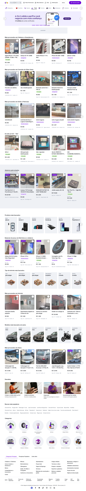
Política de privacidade (28, 480)
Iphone (14, 410)
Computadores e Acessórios (9, 471)
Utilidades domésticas (72, 465)
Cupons (28, 8)
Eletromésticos (24, 464)
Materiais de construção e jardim (42, 472)
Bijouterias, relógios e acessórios (72, 462)
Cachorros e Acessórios (26, 473)
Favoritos (20, 8)
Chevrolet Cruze (8, 410)
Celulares (66, 8)
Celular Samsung (20, 410)
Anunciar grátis (76, 2)
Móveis (22, 461)
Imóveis (42, 8)
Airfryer (26, 410)
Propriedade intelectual (40, 480)
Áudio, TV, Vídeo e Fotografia (24, 469)
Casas (6, 474)
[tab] (11, 456)
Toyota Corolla (60, 407)
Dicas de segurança (10, 480)
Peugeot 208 (15, 407)
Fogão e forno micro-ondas (53, 410)
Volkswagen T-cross (23, 407)
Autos (50, 8)
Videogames (23, 466)
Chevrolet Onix (8, 407)
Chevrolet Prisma (52, 407)
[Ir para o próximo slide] (82, 52)
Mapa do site (51, 480)
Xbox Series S (75, 410)
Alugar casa (39, 413)
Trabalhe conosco (58, 480)
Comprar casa (33, 413)
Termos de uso (20, 480)
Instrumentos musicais (73, 468)
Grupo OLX (66, 480)
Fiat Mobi (72, 407)
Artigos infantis (55, 461)
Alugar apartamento (24, 413)
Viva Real (78, 480)
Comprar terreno (46, 413)
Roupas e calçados (56, 466)
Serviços (38, 468)
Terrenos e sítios (56, 464)
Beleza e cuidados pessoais (56, 472)
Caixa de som (39, 410)
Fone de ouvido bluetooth (66, 410)
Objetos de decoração (72, 473)
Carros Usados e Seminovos (9, 464)
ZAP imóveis (72, 480)
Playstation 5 (32, 410)
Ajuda (6, 479)
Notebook (45, 410)
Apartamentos (39, 461)
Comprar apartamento (14, 413)
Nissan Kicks (66, 407)
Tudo (35, 8)
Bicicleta (6, 413)
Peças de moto (71, 470)
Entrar (63, 2)
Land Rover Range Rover (42, 407)
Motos (6, 468)
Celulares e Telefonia (10, 461)
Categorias (10, 8)
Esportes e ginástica (57, 468)
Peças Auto (39, 464)
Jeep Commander (32, 407)
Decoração (75, 8)
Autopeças (57, 8)
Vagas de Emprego (41, 466)
